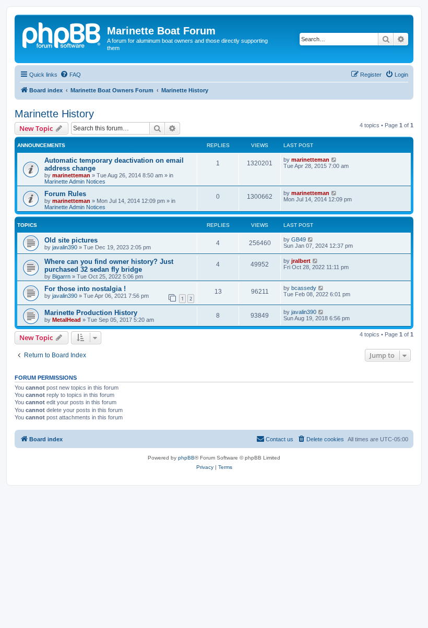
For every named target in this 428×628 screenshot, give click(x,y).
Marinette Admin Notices (74, 181)
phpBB (186, 458)
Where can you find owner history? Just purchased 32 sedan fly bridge (108, 265)
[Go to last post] (334, 159)
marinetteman (71, 175)
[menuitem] (70, 74)
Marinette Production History (90, 313)
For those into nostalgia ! (85, 289)
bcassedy (303, 288)
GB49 (298, 239)
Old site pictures (71, 240)
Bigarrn (61, 276)
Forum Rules (65, 194)
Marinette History (54, 113)
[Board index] (62, 34)
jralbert (301, 261)
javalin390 (64, 247)
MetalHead (66, 320)
